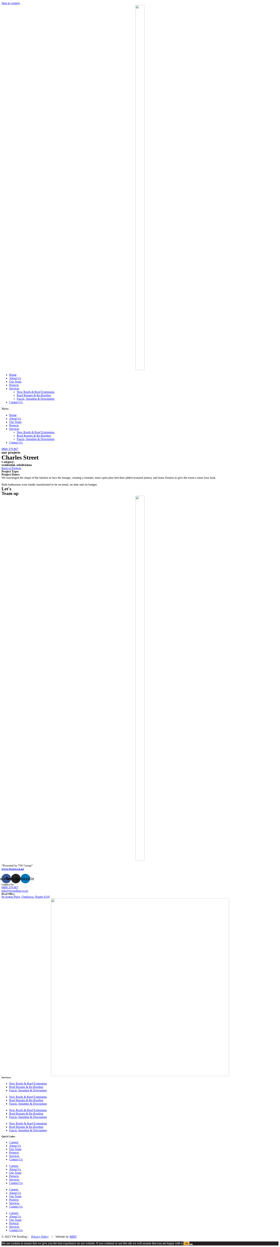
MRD (73, 1236)
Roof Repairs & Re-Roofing (34, 395)
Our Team (15, 381)
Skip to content (11, 3)
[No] (191, 1244)
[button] (140, 408)
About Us (15, 378)
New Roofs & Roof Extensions (35, 392)
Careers (13, 1142)
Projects (14, 385)
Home (13, 374)
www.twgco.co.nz (13, 869)
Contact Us (16, 402)
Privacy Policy (40, 1236)
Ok (186, 1243)
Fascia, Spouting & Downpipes (35, 398)
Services (14, 388)
